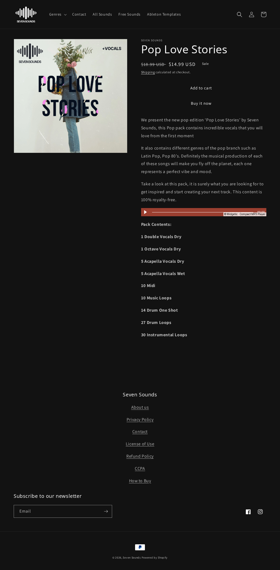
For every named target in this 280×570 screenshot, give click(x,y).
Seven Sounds (132, 557)
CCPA (140, 468)
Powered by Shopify (155, 557)
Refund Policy (140, 456)
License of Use (140, 444)
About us (140, 407)
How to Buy (140, 481)
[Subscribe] (106, 511)
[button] (57, 14)
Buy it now (201, 103)
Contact (140, 431)
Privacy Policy (140, 419)
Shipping (148, 72)
